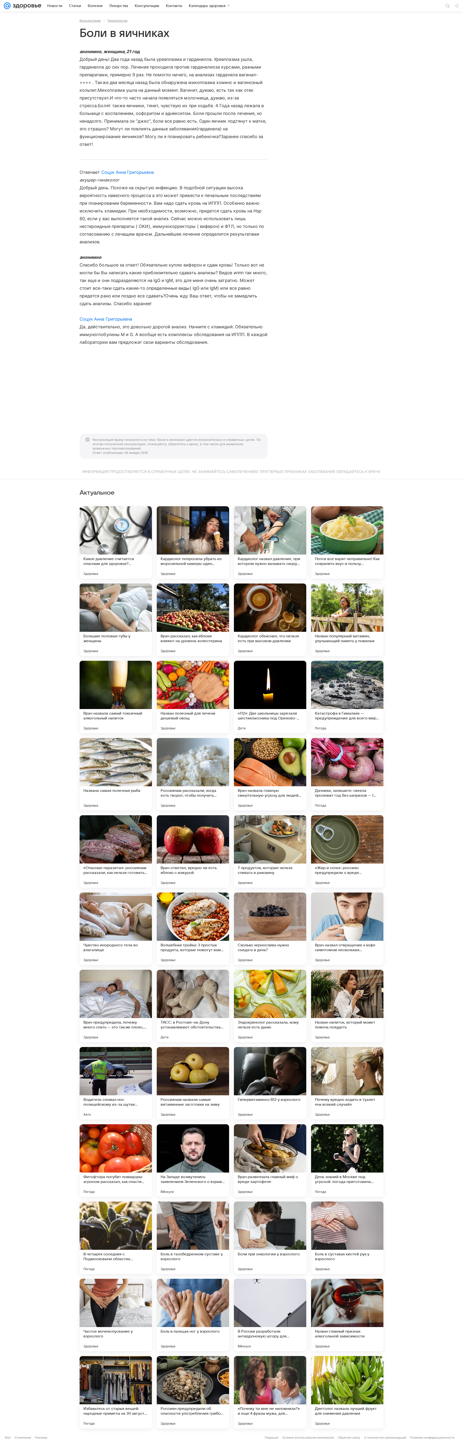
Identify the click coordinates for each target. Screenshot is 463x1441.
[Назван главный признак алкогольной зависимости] (347, 1315)
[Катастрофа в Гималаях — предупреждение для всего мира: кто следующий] (347, 697)
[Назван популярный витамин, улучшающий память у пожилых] (347, 619)
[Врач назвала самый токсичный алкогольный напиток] (116, 697)
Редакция (272, 1437)
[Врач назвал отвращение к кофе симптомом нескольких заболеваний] (347, 929)
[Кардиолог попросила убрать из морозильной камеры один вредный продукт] (193, 542)
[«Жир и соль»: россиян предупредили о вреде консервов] (347, 851)
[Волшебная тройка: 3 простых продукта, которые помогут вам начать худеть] (193, 929)
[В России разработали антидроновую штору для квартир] (270, 1315)
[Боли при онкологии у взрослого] (270, 1238)
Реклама (41, 1437)
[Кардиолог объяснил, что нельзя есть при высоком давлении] (270, 619)
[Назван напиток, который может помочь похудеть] (347, 1006)
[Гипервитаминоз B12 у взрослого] (270, 1083)
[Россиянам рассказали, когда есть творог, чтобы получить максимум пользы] (193, 774)
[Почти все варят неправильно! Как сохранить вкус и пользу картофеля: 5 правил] (347, 542)
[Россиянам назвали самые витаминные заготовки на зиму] (193, 1083)
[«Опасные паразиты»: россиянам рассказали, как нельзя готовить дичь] (116, 851)
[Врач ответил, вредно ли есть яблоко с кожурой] (193, 851)
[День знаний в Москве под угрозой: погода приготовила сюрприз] (347, 1160)
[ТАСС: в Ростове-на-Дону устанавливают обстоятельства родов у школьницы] (193, 1006)
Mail (8, 1437)
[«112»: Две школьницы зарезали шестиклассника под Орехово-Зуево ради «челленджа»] (270, 697)
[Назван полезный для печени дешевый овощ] (193, 697)
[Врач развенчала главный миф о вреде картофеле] (270, 1160)
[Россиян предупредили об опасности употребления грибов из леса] (193, 1392)
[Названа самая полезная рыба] (116, 774)
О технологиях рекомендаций (385, 1437)
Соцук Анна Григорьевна (127, 172)
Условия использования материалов (308, 1437)
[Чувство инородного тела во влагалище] (116, 929)
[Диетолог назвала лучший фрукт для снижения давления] (347, 1392)
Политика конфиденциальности (432, 1437)
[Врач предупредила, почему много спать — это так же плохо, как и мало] (116, 1006)
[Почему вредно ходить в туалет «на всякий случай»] (347, 1083)
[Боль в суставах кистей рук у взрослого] (347, 1238)
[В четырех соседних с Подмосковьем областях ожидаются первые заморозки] (116, 1238)
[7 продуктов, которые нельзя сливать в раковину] (270, 851)
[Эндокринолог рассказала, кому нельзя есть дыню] (270, 1006)
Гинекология (117, 20)
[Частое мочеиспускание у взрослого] (116, 1315)
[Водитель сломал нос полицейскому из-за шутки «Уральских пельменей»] (116, 1083)
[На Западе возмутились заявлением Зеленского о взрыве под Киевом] (193, 1160)
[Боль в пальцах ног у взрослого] (193, 1315)
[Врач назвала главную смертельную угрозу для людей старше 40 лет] (270, 774)
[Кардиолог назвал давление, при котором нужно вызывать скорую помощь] (270, 542)
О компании (22, 1437)
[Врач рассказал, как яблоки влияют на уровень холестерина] (193, 619)
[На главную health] (26, 6)
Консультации (90, 20)
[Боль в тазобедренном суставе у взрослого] (193, 1238)
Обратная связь (349, 1437)
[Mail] (7, 6)
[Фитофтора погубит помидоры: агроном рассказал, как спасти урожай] (116, 1160)
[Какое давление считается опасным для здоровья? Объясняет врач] (116, 542)
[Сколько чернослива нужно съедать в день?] (270, 929)
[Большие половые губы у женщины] (116, 619)
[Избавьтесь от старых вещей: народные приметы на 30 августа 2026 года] (116, 1392)
